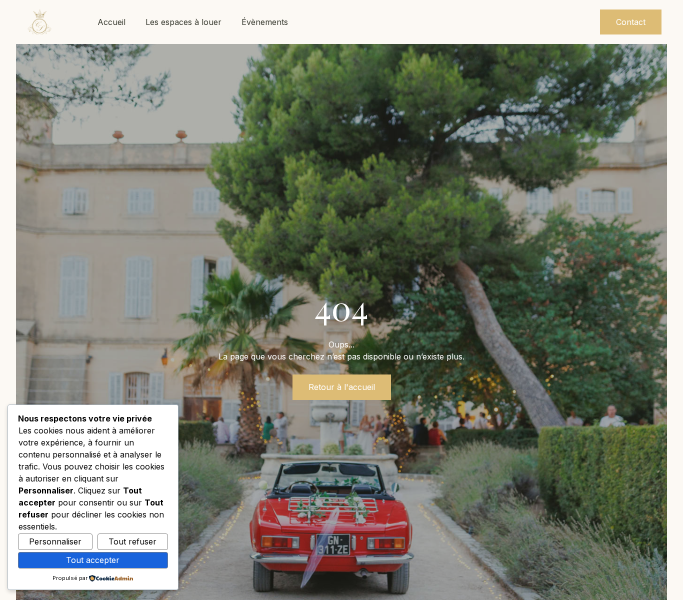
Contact (631, 22)
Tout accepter (93, 560)
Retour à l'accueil (341, 387)
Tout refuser (132, 541)
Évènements (265, 22)
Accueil (112, 22)
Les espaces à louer (184, 22)
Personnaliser (55, 541)
